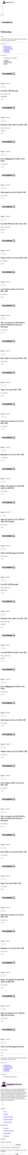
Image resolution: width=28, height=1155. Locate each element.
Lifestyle (6, 7)
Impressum (6, 1136)
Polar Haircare (7, 46)
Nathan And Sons (8, 47)
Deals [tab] (5, 63)
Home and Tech (8, 11)
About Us (6, 1128)
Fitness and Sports (8, 8)
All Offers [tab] (6, 60)
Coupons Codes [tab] (8, 62)
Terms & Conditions (9, 1130)
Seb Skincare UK (8, 49)
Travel (5, 6)
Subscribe (18, 1144)
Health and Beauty (8, 10)
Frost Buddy (7, 52)
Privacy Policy (7, 1133)
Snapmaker (6, 50)
